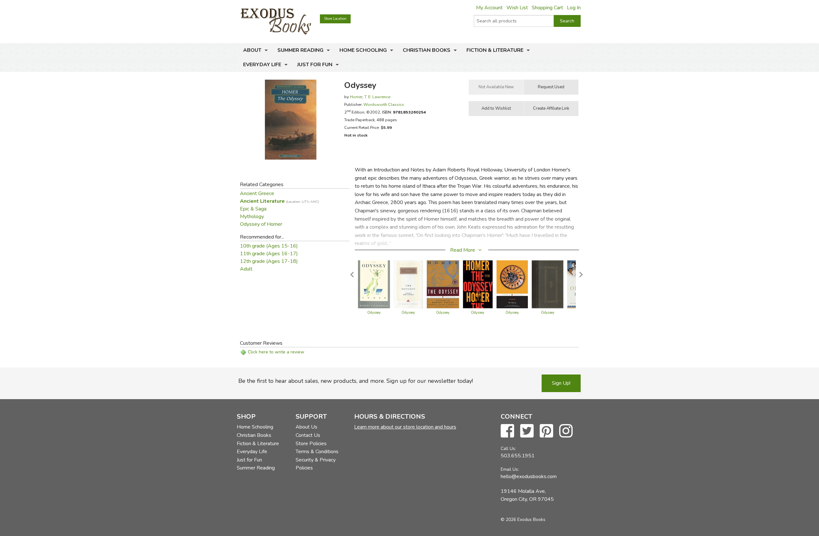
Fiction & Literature (494, 50)
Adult (246, 268)
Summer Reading (300, 50)
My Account (489, 7)
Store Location (335, 18)
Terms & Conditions (317, 451)
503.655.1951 (518, 455)
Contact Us (308, 435)
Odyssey (374, 312)
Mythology (252, 216)
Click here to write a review (276, 352)
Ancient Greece (257, 193)
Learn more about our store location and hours (405, 426)
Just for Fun (314, 64)
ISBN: (404, 112)
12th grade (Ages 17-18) (269, 261)
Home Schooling (363, 50)
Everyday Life (262, 64)
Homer (356, 96)
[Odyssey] (374, 284)
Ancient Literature (279, 201)
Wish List (517, 7)
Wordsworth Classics (383, 104)
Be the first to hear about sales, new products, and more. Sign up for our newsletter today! (355, 381)
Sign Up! (561, 383)
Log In (574, 7)
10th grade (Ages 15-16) (269, 245)
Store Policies (311, 443)
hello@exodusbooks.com (529, 476)
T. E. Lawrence (377, 96)
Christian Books (426, 50)
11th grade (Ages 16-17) (269, 253)
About (252, 50)
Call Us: (508, 448)
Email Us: (510, 469)
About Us (306, 426)
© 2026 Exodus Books (523, 519)
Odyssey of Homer (261, 224)
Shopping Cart (547, 7)
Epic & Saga (253, 208)
